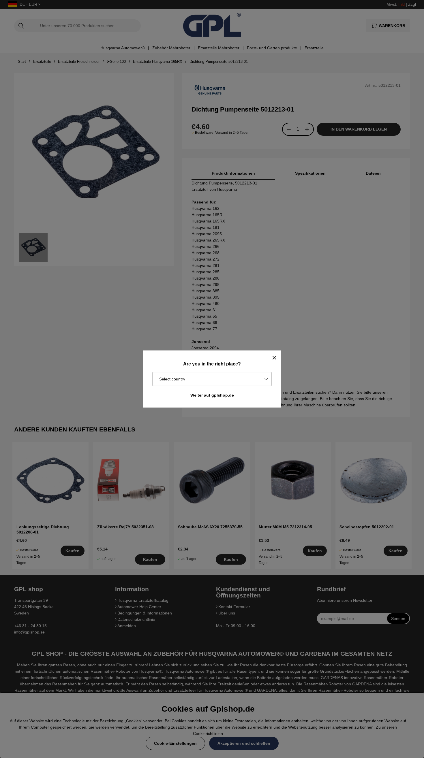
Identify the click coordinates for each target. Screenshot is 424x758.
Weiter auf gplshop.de (212, 395)
